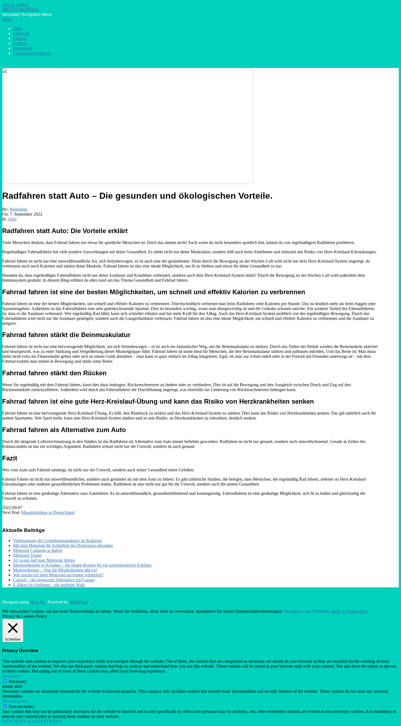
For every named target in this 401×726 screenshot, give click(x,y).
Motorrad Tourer (27, 555)
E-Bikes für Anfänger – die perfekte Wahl (49, 584)
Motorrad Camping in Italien (37, 550)
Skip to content (15, 4)
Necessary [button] (11, 676)
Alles (12, 219)
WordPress (78, 602)
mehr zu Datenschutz (349, 611)
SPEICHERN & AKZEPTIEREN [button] (32, 721)
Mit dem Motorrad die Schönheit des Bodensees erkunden (63, 545)
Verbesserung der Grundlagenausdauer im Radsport (57, 540)
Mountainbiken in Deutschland (47, 512)
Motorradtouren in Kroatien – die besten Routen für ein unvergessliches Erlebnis (82, 565)
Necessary (17, 681)
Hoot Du (37, 602)
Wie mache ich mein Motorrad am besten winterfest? (58, 575)
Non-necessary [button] (15, 701)
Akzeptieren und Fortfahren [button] (306, 611)
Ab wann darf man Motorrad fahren (44, 560)
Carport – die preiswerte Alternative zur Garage (54, 580)
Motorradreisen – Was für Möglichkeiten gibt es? (55, 570)
